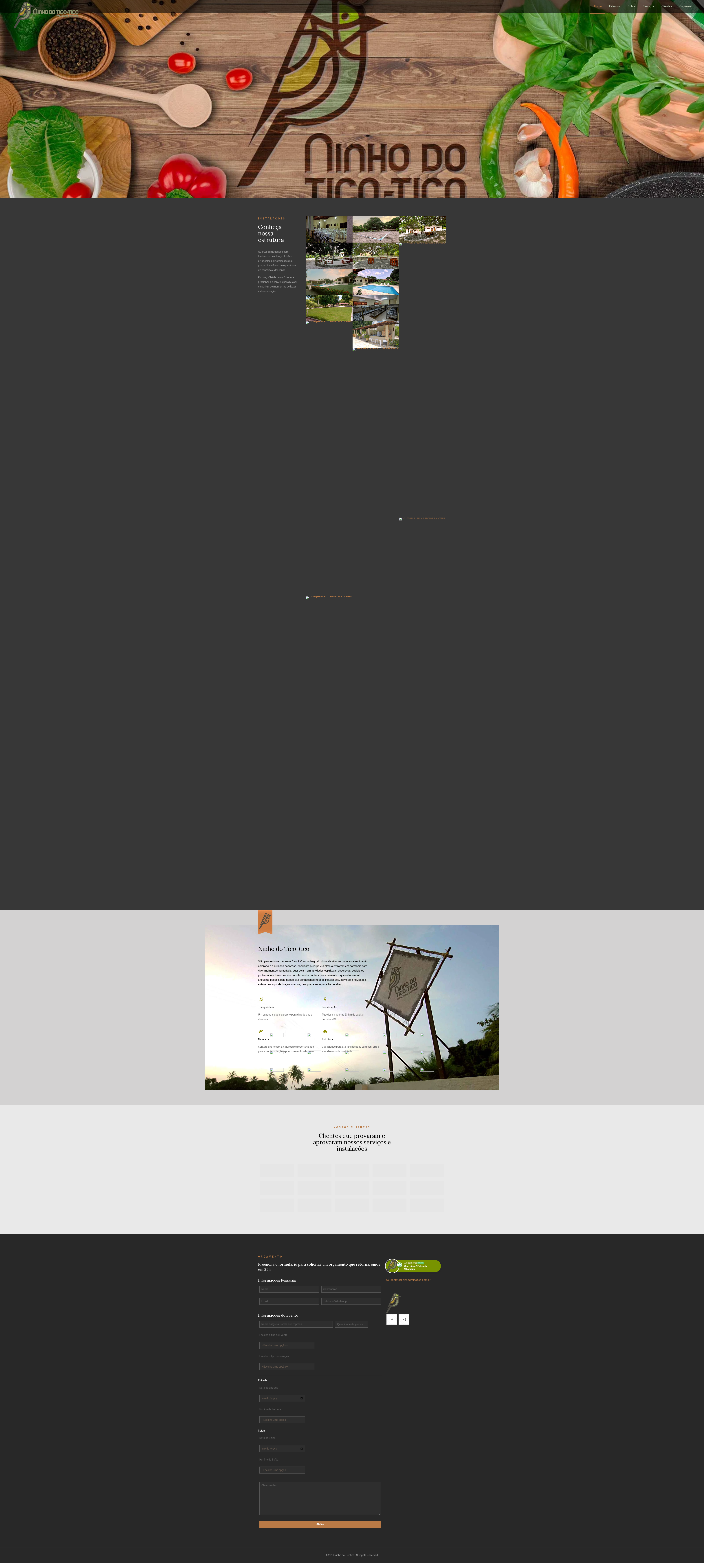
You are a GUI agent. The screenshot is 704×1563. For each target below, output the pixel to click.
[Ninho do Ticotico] (45, 14)
